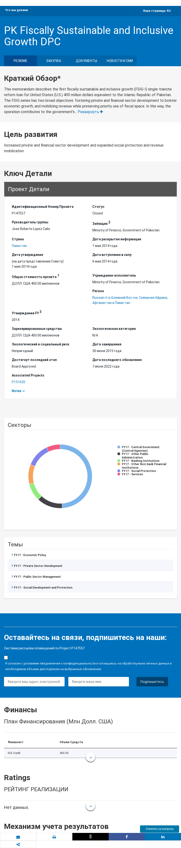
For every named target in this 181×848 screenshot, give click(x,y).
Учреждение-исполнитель (114, 275)
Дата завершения (106, 344)
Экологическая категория (114, 329)
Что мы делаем (16, 10)
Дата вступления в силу (112, 255)
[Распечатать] (54, 837)
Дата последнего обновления (117, 360)
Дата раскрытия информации (116, 239)
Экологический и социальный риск (40, 344)
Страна (18, 239)
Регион (98, 291)
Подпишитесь (152, 681)
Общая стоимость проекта (35, 276)
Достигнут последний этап (34, 360)
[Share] (126, 837)
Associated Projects (28, 375)
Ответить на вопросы (160, 829)
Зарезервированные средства (37, 329)
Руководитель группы (30, 222)
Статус (98, 207)
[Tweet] (90, 837)
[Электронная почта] (18, 837)
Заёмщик (101, 222)
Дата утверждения (27, 255)
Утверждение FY (26, 312)
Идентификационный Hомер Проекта (43, 207)
